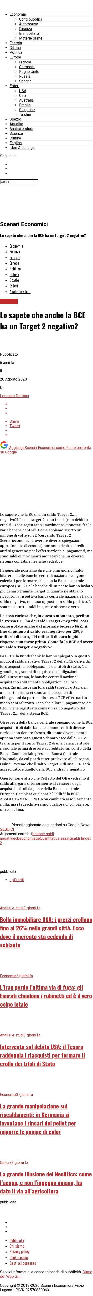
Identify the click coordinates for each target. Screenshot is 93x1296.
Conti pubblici (30, 19)
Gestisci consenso (23, 1263)
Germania (27, 67)
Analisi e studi (21, 128)
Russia (25, 76)
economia (27, 838)
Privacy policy (19, 1252)
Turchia (25, 114)
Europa (15, 57)
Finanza (25, 29)
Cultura (15, 138)
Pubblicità (17, 1240)
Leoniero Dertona (14, 396)
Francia (25, 62)
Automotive (28, 24)
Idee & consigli (22, 147)
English (16, 143)
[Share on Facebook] (51, 404)
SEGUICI (7, 829)
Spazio (15, 119)
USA (22, 91)
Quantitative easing (56, 838)
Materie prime (30, 38)
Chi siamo (17, 1246)
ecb (16, 838)
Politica (16, 52)
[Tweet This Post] (51, 408)
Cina (22, 95)
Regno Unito (29, 71)
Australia (26, 100)
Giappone (27, 110)
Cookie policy (19, 1257)
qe (38, 838)
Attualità (16, 124)
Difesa (15, 47)
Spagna (25, 81)
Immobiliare (29, 33)
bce (35, 834)
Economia (18, 14)
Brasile (25, 105)
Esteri (14, 86)
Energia (16, 43)
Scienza (16, 133)
